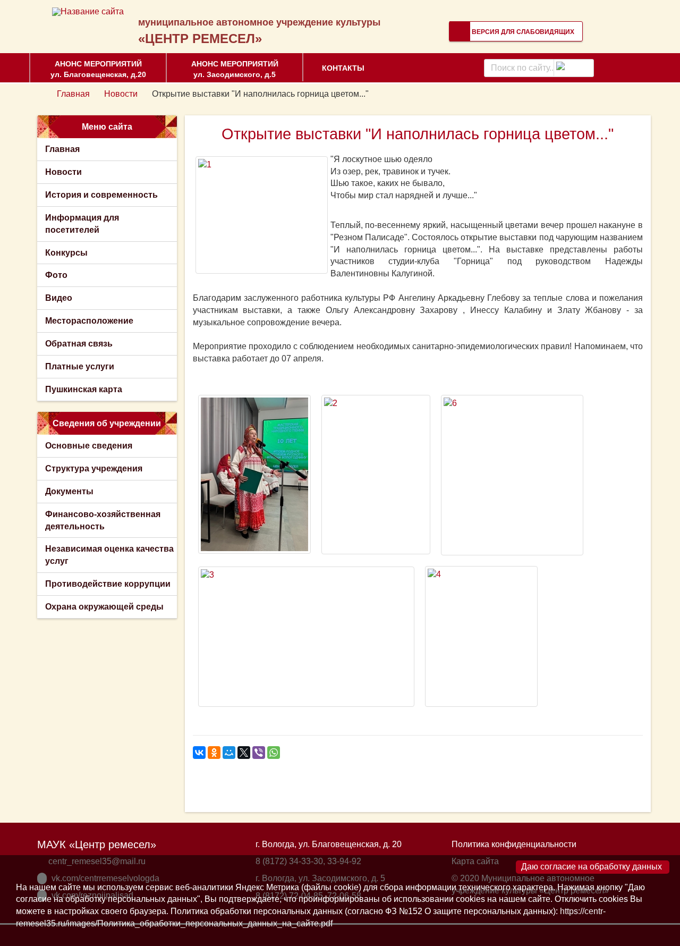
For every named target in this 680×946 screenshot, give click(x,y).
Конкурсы (66, 252)
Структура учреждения (93, 468)
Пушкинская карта (83, 389)
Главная (73, 93)
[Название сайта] (88, 11)
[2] (375, 474)
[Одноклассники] (214, 752)
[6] (512, 475)
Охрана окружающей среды (104, 606)
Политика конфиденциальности (514, 844)
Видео (58, 297)
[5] (254, 474)
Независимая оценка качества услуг (109, 554)
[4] (481, 636)
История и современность (101, 194)
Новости (121, 93)
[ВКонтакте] (199, 752)
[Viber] (258, 752)
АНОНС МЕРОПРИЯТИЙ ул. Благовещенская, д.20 (98, 69)
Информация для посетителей (82, 223)
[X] (243, 752)
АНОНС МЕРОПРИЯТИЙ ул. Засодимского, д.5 (234, 69)
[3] (306, 637)
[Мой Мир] (229, 752)
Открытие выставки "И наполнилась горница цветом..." (418, 133)
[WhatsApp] (273, 752)
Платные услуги (79, 366)
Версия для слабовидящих (522, 32)
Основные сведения (88, 445)
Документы (69, 491)
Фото (56, 275)
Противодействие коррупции (108, 583)
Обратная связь (79, 343)
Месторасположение (89, 320)
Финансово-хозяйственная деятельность (102, 520)
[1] (262, 215)
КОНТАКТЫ (343, 68)
